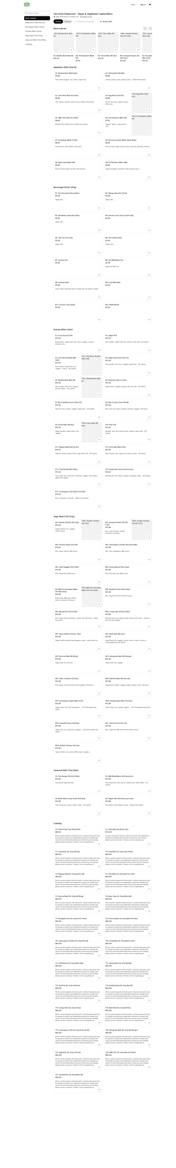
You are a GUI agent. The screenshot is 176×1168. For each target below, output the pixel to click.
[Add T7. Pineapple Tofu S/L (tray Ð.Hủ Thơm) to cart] (99, 933)
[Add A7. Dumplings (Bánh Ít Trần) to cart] (99, 155)
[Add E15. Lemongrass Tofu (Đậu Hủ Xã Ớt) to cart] (99, 506)
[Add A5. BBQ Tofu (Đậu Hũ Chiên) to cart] (99, 132)
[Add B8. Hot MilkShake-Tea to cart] (149, 275)
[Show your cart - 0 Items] (150, 4)
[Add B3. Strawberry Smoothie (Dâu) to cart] (99, 230)
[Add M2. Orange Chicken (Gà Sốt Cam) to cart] (138, 50)
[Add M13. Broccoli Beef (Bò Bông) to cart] (99, 671)
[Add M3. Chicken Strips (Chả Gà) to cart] (99, 559)
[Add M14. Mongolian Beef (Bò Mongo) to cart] (149, 671)
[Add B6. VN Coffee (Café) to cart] (149, 252)
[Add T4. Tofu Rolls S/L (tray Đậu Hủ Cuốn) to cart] (149, 889)
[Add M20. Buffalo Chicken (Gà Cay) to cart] (99, 760)
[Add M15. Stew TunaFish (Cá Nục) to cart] (99, 693)
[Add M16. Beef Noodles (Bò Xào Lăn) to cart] (149, 693)
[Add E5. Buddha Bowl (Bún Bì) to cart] (71, 50)
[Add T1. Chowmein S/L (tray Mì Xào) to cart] (99, 866)
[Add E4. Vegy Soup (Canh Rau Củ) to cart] (149, 372)
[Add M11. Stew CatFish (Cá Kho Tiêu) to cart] (99, 649)
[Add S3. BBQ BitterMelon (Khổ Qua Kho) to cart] (149, 791)
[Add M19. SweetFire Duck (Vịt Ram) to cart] (99, 738)
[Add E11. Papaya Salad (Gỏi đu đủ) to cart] (99, 462)
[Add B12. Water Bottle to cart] (149, 319)
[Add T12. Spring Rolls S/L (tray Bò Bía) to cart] (149, 978)
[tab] (58, 21)
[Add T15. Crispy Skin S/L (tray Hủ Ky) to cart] (99, 1022)
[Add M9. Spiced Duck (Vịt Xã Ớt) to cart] (99, 626)
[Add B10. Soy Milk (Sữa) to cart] (149, 297)
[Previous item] (145, 28)
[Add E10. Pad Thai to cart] (149, 439)
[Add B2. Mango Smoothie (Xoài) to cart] (149, 208)
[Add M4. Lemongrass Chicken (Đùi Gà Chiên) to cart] (149, 559)
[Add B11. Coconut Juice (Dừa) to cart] (99, 319)
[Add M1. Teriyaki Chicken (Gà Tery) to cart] (99, 537)
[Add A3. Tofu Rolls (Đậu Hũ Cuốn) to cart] (99, 110)
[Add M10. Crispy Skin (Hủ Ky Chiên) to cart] (149, 626)
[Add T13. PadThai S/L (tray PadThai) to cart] (99, 1000)
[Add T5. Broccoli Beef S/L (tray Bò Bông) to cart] (99, 911)
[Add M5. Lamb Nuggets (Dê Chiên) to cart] (99, 582)
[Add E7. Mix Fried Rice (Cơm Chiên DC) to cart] (99, 417)
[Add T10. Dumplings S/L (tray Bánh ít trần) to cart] (149, 956)
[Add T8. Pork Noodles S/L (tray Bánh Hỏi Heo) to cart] (149, 933)
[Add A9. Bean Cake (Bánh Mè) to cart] (99, 177)
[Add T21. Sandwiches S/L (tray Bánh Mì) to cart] (99, 1089)
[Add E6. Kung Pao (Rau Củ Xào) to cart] (149, 395)
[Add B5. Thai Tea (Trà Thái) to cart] (99, 252)
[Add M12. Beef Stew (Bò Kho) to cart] (149, 649)
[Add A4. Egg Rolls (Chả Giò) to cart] (149, 110)
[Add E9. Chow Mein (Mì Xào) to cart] (115, 50)
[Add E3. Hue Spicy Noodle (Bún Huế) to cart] (99, 372)
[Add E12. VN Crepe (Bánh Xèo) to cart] (149, 462)
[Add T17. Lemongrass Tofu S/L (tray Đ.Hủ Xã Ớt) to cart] (99, 1045)
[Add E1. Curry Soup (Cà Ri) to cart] (99, 350)
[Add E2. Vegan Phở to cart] (149, 350)
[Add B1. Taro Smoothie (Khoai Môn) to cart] (99, 208)
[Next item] (150, 28)
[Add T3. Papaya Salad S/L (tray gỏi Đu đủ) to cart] (99, 889)
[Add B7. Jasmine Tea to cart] (99, 275)
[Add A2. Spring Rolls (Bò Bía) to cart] (149, 88)
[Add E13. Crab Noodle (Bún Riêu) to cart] (99, 484)
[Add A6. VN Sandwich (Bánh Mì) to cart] (93, 50)
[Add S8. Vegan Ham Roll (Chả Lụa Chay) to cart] (149, 813)
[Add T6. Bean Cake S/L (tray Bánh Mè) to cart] (149, 911)
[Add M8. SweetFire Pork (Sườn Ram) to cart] (149, 604)
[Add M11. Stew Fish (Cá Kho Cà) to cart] (149, 738)
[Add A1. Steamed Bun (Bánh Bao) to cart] (99, 88)
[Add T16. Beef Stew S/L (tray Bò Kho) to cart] (149, 1022)
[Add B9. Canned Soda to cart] (99, 297)
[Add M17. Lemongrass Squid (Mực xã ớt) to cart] (99, 716)
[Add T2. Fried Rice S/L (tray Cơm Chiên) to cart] (149, 866)
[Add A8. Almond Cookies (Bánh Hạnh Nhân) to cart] (149, 155)
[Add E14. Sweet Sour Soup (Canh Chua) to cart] (149, 484)
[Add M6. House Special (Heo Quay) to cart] (149, 582)
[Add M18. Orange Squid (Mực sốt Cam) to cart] (149, 716)
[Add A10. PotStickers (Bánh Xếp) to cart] (149, 177)
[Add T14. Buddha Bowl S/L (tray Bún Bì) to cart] (149, 1000)
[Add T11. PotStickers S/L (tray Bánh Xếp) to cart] (99, 978)
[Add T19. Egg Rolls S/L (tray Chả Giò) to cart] (99, 1067)
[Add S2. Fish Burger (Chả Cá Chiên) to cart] (99, 791)
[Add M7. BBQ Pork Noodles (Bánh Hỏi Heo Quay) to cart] (99, 604)
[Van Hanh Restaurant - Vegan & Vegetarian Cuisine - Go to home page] (27, 4)
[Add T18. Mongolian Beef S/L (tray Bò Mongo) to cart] (149, 1045)
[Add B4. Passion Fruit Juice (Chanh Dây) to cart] (149, 230)
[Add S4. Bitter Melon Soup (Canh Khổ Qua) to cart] (99, 813)
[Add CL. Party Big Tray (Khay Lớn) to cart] (149, 844)
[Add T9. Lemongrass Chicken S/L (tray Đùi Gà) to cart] (99, 956)
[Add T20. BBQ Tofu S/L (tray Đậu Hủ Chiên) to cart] (149, 1067)
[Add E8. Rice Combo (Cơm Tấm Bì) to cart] (149, 417)
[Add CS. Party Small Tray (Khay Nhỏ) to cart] (99, 844)
